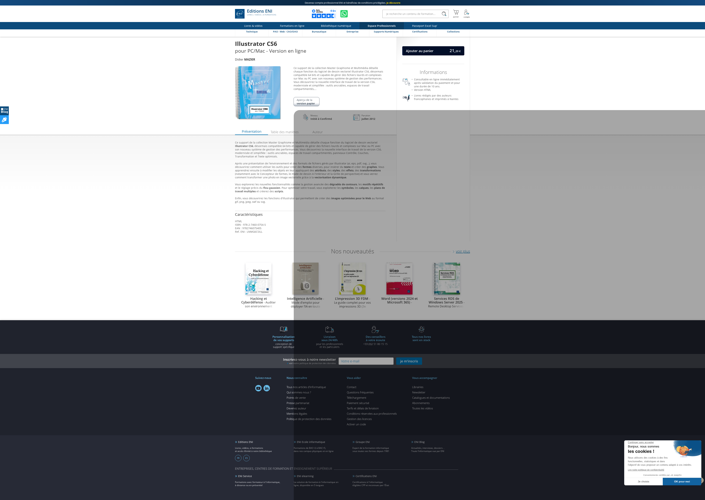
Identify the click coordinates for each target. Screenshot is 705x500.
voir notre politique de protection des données (312, 363)
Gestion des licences (359, 419)
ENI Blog (419, 442)
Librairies (417, 387)
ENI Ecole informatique (311, 442)
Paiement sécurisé (358, 403)
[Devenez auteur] (4, 119)
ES (246, 458)
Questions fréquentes (360, 392)
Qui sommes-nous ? (299, 392)
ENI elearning (305, 476)
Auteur (317, 132)
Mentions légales (297, 413)
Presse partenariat (298, 403)
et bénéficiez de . (352, 2)
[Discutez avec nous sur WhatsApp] (344, 13)
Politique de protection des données (309, 419)
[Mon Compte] (466, 14)
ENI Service (245, 476)
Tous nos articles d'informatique (306, 387)
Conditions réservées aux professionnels (372, 413)
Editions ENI (261, 12)
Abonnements (421, 403)
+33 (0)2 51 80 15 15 (375, 340)
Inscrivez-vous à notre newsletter (309, 361)
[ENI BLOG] (4, 110)
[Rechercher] (444, 14)
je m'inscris (409, 361)
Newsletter (418, 392)
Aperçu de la (306, 101)
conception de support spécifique (283, 341)
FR (238, 458)
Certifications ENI (366, 476)
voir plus (463, 251)
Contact (351, 387)
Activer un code (356, 424)
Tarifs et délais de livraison (363, 408)
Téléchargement (356, 397)
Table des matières (285, 132)
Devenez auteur (296, 408)
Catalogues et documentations (431, 397)
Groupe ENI (363, 442)
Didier (245, 59)
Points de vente (296, 397)
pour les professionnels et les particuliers (329, 341)
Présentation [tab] (251, 131)
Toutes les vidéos (422, 408)
